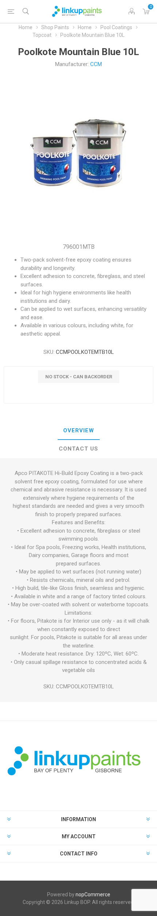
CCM (96, 64)
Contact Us (78, 448)
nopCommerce (93, 894)
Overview (78, 430)
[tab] (78, 431)
